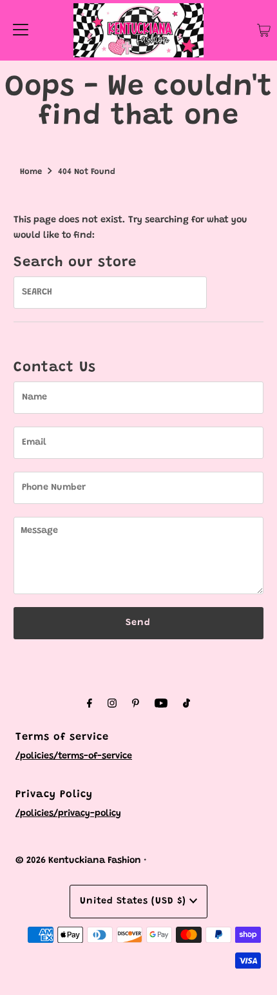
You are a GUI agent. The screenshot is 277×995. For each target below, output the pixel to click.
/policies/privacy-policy (68, 813)
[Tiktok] (186, 704)
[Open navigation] (20, 30)
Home (31, 172)
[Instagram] (112, 704)
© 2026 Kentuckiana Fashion (78, 860)
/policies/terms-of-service (73, 756)
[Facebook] (89, 704)
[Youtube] (161, 704)
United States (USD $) (134, 901)
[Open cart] (264, 30)
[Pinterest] (135, 704)
